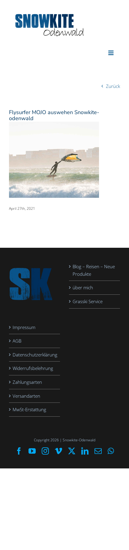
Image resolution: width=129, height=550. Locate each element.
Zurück (113, 86)
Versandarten (26, 396)
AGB (17, 341)
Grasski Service (88, 301)
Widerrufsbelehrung (33, 368)
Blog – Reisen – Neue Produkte (94, 270)
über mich (83, 287)
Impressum (24, 327)
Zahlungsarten (27, 382)
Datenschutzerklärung (35, 355)
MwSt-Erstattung (29, 409)
